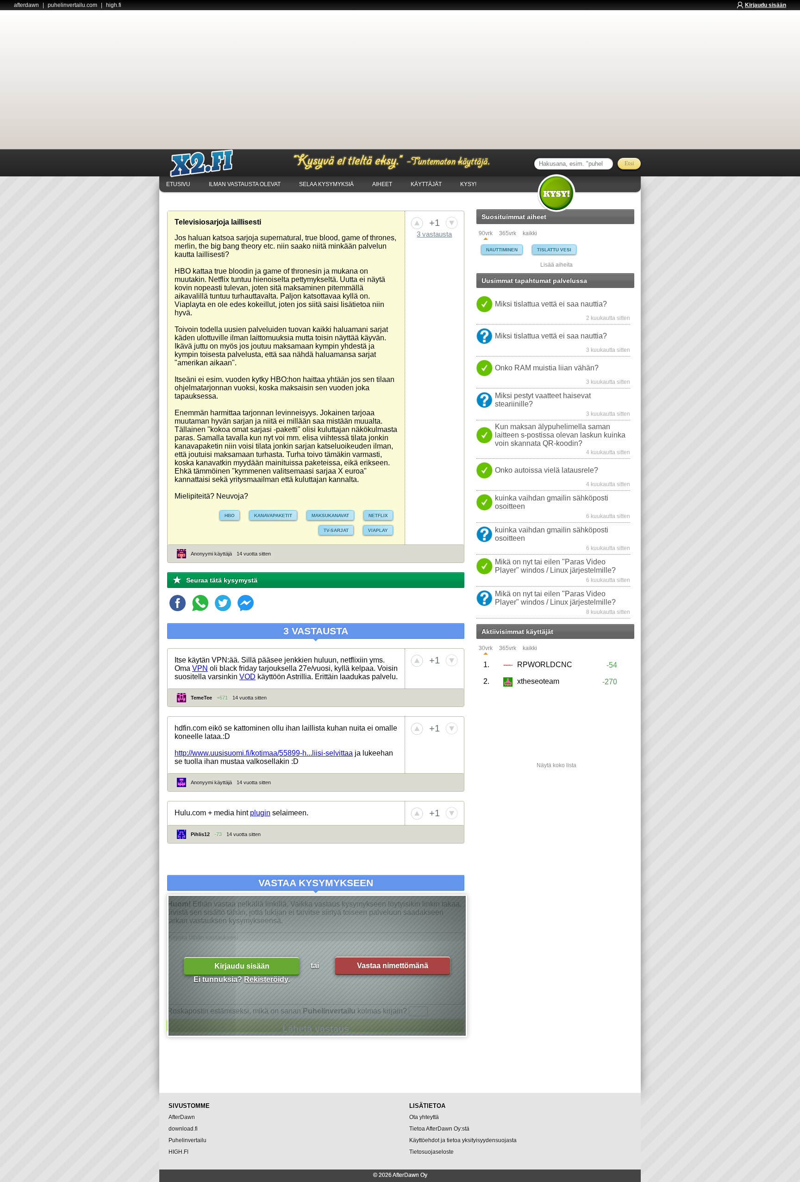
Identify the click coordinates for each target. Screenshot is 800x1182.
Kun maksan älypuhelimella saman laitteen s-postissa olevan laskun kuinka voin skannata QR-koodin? (560, 435)
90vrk (486, 234)
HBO (230, 515)
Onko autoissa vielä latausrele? (546, 470)
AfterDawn (182, 1117)
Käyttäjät (426, 184)
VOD (247, 677)
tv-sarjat (336, 530)
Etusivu (178, 184)
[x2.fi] (206, 163)
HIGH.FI (178, 1152)
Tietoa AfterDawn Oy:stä (439, 1129)
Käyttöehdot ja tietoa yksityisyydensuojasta (463, 1140)
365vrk (507, 234)
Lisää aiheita (556, 265)
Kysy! (468, 184)
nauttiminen (502, 249)
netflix (378, 515)
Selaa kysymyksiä (326, 184)
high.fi (113, 5)
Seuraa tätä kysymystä (221, 580)
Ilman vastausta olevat (245, 184)
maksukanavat (330, 515)
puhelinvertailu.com (72, 5)
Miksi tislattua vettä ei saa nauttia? (551, 304)
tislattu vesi (554, 249)
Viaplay (378, 530)
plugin (260, 813)
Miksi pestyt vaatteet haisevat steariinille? (543, 400)
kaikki (530, 234)
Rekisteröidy (266, 979)
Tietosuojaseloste (431, 1152)
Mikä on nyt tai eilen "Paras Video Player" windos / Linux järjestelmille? (555, 566)
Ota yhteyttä (424, 1117)
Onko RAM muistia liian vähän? (547, 368)
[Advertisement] (400, 79)
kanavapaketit (273, 515)
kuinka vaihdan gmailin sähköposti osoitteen (551, 502)
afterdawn (26, 5)
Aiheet (382, 184)
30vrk (486, 648)
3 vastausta (434, 234)
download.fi (183, 1129)
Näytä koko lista (556, 765)
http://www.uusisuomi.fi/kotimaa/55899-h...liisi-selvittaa (264, 753)
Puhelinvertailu (187, 1140)
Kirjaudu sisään (765, 5)
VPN (200, 668)
